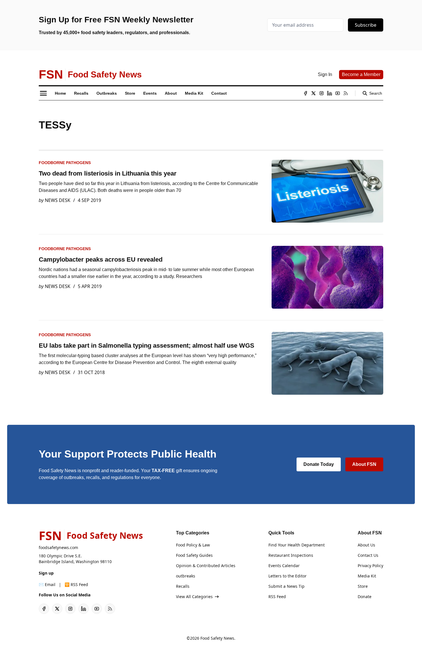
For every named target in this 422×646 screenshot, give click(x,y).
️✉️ (47, 584)
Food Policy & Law (193, 545)
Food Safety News (217, 638)
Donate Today (318, 464)
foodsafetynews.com (58, 547)
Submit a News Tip (286, 586)
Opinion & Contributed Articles (205, 565)
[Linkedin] (329, 93)
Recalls (182, 586)
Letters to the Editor (287, 576)
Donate (364, 596)
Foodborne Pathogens (65, 162)
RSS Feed (277, 596)
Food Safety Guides (194, 555)
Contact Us (368, 555)
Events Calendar (284, 565)
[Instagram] (321, 93)
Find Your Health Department (296, 545)
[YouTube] (337, 93)
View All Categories (194, 596)
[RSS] (345, 93)
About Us (366, 545)
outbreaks (185, 576)
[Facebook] (305, 93)
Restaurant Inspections (290, 555)
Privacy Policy (370, 565)
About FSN (364, 464)
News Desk (57, 200)
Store (363, 586)
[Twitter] (313, 93)
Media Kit (367, 576)
